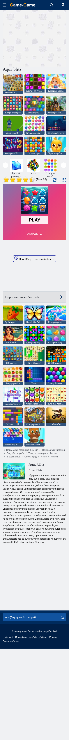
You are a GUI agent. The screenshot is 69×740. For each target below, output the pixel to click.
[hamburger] (4, 5)
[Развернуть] (64, 180)
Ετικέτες (53, 637)
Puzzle (53, 453)
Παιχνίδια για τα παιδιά (53, 450)
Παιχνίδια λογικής (15, 453)
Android (54, 456)
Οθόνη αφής (30, 456)
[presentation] (5, 165)
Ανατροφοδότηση (11, 641)
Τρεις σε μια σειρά (37, 453)
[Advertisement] (34, 37)
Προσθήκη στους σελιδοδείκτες (36, 259)
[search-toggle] (51, 4)
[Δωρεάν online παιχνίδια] (23, 4)
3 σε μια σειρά (13, 456)
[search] (62, 617)
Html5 (43, 456)
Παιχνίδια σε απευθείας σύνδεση (22, 450)
